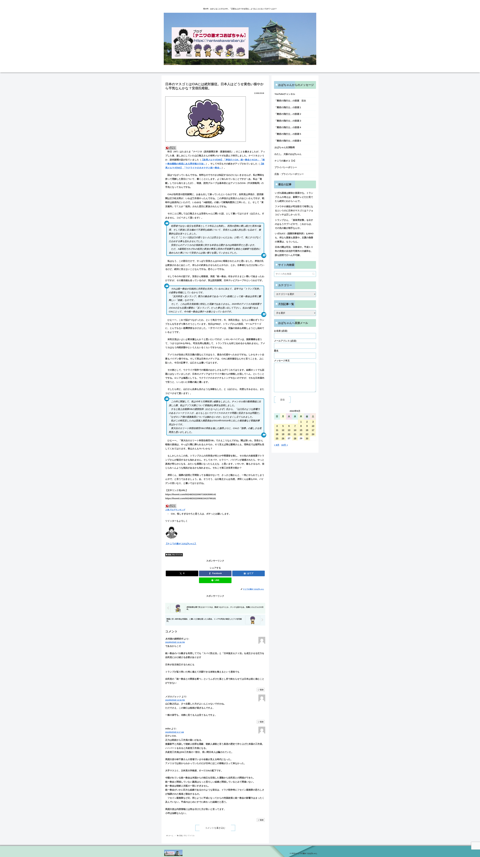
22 (301, 434)
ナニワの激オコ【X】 (285, 160)
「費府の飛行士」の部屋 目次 (290, 100)
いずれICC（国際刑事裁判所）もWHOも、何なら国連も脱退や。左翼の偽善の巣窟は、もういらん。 (294, 237)
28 (295, 438)
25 (277, 438)
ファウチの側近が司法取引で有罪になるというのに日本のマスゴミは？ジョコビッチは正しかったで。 (294, 210)
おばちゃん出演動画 (284, 147)
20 (289, 434)
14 (295, 430)
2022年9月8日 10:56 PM (175, 700)
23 (307, 434)
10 (313, 426)
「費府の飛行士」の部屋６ (288, 141)
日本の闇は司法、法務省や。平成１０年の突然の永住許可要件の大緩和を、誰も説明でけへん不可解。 (294, 251)
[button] (313, 274)
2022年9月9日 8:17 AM (174, 732)
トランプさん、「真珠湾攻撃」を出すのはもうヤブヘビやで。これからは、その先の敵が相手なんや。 (294, 224)
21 (295, 434)
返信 (262, 690)
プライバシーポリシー (285, 167)
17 (313, 430)
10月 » (284, 445)
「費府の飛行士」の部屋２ (288, 114)
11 (277, 430)
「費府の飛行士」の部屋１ (288, 107)
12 (283, 430)
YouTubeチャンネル (284, 94)
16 (307, 430)
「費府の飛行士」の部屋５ (288, 134)
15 (301, 430)
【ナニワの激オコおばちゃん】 (181, 543)
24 (313, 434)
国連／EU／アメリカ (175, 555)
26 (283, 438)
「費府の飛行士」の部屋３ (288, 121)
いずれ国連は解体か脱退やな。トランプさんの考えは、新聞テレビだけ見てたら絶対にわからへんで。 (294, 197)
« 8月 (276, 445)
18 (277, 434)
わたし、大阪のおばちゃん (288, 154)
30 (307, 438)
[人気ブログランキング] (170, 147)
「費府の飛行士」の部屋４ (288, 127)
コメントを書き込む (215, 828)
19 (283, 434)
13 (289, 430)
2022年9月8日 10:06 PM (175, 642)
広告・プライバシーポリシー (289, 174)
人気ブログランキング (175, 510)
